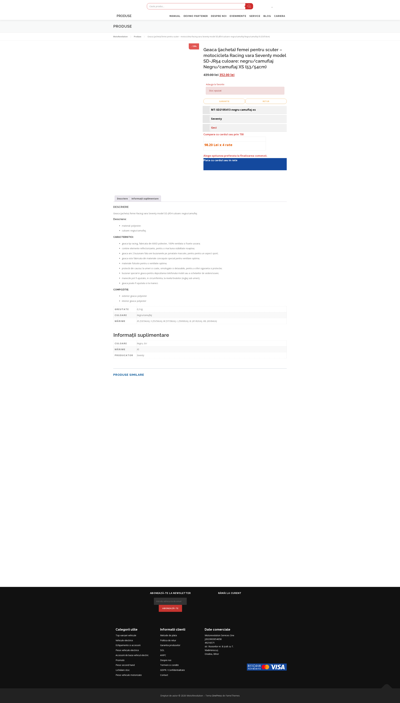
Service (254, 16)
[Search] (249, 6)
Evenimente (238, 16)
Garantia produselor (170, 645)
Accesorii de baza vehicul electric (132, 655)
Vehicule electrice (124, 640)
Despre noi (219, 16)
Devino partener (196, 16)
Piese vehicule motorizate (129, 675)
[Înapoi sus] (386, 688)
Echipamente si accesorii (128, 645)
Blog (267, 16)
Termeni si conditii (169, 665)
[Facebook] (225, 600)
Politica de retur (168, 640)
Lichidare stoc (123, 670)
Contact (164, 675)
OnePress (217, 695)
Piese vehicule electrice (127, 650)
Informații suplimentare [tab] (145, 198)
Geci (214, 127)
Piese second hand (125, 665)
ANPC (163, 655)
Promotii (120, 660)
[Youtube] (234, 600)
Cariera (279, 16)
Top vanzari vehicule (126, 635)
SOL (162, 650)
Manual (175, 16)
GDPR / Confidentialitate (172, 670)
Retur (266, 101)
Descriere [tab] (122, 198)
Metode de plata (168, 635)
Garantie (224, 101)
